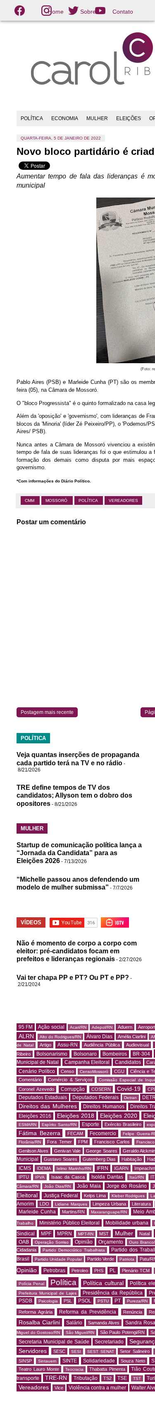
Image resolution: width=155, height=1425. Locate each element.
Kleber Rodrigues (128, 1196)
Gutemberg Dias (99, 1159)
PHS (98, 1270)
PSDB (25, 1301)
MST (104, 1233)
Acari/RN (78, 1027)
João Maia (89, 1186)
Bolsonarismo (51, 1054)
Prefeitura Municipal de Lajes (47, 1293)
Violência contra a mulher (97, 1388)
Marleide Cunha (37, 1212)
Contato (122, 11)
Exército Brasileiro (123, 1124)
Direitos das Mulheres (48, 1106)
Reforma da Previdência (87, 1312)
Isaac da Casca (68, 1176)
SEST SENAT (100, 1351)
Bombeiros (115, 1054)
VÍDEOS (31, 922)
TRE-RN (56, 1377)
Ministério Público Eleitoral (69, 1223)
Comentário (30, 1079)
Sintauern (47, 1361)
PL (113, 1270)
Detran (130, 1097)
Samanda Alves (103, 1322)
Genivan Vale (67, 1150)
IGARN (121, 1168)
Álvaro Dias (99, 1036)
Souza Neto (133, 1360)
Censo (67, 1071)
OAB (24, 1242)
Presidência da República (113, 1293)
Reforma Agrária (35, 1311)
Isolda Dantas (107, 1177)
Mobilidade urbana (126, 1223)
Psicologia (48, 1301)
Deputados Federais (95, 1097)
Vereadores (123, 500)
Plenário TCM (136, 1270)
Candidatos (128, 1062)
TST (137, 1378)
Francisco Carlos (112, 1141)
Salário (74, 1323)
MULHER (97, 118)
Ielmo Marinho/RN (74, 1168)
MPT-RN (85, 1234)
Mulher (124, 1233)
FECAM (75, 1133)
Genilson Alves (33, 1150)
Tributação (86, 1378)
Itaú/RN (136, 1177)
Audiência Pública (102, 1044)
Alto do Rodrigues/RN (60, 1036)
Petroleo (80, 1270)
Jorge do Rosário (126, 1186)
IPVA (40, 1177)
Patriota (126, 1259)
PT (117, 1301)
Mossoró (57, 500)
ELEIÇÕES (128, 118)
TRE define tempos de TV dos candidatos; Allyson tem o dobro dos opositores (74, 795)
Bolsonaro (85, 1054)
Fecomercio (103, 1133)
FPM (83, 1141)
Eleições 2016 (35, 1116)
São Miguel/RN (80, 1332)
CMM (30, 500)
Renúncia (132, 1311)
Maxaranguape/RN (109, 1212)
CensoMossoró (94, 1071)
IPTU (24, 1176)
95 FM (26, 1027)
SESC (59, 1351)
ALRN (26, 1036)
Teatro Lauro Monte (39, 1369)
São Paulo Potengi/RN (122, 1332)
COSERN (101, 1089)
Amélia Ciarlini (131, 1036)
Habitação (132, 1159)
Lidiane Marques (71, 1204)
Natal (144, 1233)
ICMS (25, 1168)
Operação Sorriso (52, 1242)
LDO (44, 1203)
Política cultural (103, 1283)
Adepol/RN (102, 1027)
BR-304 (141, 1054)
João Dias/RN (57, 1186)
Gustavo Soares (60, 1159)
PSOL (84, 1301)
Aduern (125, 1027)
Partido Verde (100, 1258)
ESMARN (27, 1124)
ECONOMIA (64, 118)
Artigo (45, 1044)
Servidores (33, 1351)
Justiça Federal (61, 1195)
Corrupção (73, 1089)
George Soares (101, 1150)
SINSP (25, 1360)
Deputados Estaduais (43, 1097)
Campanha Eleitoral (87, 1062)
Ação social (51, 1027)
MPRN (64, 1234)
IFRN (102, 1168)
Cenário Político (37, 1071)
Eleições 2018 (75, 1115)
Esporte (90, 1124)
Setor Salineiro (135, 1351)
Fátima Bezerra (39, 1133)
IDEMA (44, 1168)
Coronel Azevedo (36, 1089)
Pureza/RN (137, 1301)
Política (89, 500)
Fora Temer (59, 1141)
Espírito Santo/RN (59, 1124)
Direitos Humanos (103, 1106)
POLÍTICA (32, 118)
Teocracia (74, 1369)
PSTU (103, 1301)
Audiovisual (137, 1044)
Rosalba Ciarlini (39, 1322)
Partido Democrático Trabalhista (74, 1250)
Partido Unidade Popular (58, 1259)
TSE (122, 1378)
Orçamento (110, 1242)
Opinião (84, 1242)
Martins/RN (73, 1211)
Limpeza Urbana (109, 1203)
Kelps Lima (95, 1195)
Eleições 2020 (118, 1115)
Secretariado (109, 1342)
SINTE (69, 1361)
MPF (46, 1234)
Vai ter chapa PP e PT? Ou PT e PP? (73, 977)
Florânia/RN (30, 1142)
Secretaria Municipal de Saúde (54, 1342)
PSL (68, 1300)
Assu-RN (67, 1045)
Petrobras (54, 1270)
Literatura (141, 1203)
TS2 (107, 1378)
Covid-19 (129, 1088)
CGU (119, 1071)
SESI (76, 1351)
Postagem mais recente (47, 712)
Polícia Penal (31, 1283)
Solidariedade (99, 1361)
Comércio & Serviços (70, 1079)
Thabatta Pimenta (107, 1369)
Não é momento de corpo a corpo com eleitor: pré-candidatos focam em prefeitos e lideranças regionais (77, 951)
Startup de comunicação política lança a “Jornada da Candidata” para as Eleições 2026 (79, 852)
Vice (59, 1387)
